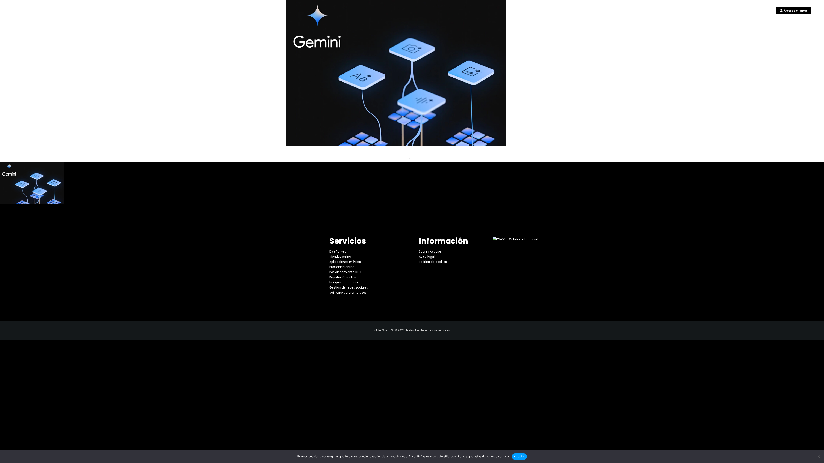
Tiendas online (340, 256)
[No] (818, 456)
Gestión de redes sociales (348, 287)
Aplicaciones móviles (345, 262)
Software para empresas (348, 292)
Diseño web (338, 251)
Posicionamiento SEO (345, 272)
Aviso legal (427, 256)
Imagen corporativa (344, 282)
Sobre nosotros (430, 251)
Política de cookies (433, 262)
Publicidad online (341, 267)
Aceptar (519, 456)
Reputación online (342, 277)
